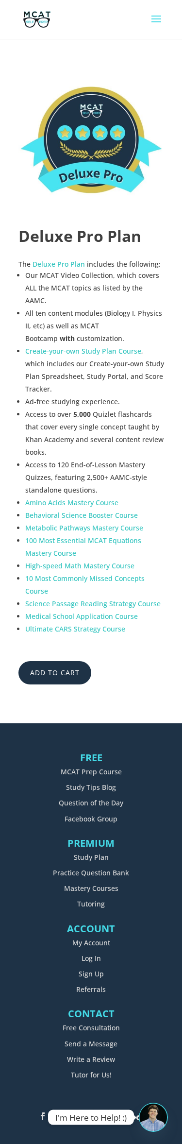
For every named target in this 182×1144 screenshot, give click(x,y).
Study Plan (91, 857)
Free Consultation (91, 1027)
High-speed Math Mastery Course (79, 565)
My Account (91, 942)
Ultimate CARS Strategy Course (75, 628)
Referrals (91, 989)
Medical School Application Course (81, 616)
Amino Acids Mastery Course (71, 502)
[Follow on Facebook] (42, 1116)
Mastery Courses (91, 888)
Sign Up (91, 973)
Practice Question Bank (91, 872)
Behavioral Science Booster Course (81, 515)
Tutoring (91, 903)
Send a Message (91, 1043)
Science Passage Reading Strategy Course (93, 603)
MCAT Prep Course (91, 771)
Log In (91, 958)
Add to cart (55, 672)
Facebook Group (91, 818)
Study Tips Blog (91, 787)
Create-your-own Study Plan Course (83, 351)
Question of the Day (91, 802)
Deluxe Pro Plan (59, 264)
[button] (148, 82)
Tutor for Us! (91, 1074)
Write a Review (91, 1059)
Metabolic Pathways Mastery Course (84, 527)
